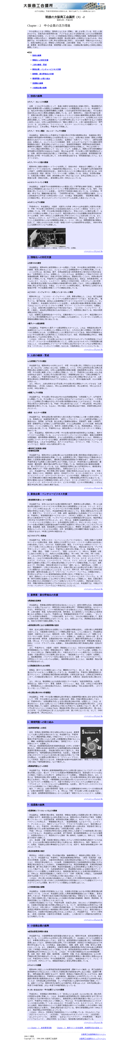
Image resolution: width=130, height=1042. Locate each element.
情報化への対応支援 (40, 60)
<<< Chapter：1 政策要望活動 (39, 1028)
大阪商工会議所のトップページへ (92, 1039)
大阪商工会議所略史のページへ (93, 1034)
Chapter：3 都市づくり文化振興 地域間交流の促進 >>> (80, 1028)
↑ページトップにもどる (93, 251)
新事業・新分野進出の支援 (43, 74)
